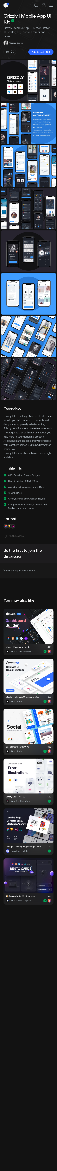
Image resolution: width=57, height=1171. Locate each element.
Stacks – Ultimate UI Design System (23, 696)
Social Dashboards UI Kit (17, 746)
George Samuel (16, 43)
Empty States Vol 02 (15, 796)
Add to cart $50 (41, 51)
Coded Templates (24, 651)
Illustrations (25, 801)
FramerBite (15, 851)
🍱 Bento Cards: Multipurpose (20, 896)
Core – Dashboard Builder (18, 647)
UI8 (12, 651)
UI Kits (19, 701)
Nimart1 (14, 801)
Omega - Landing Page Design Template (25, 846)
